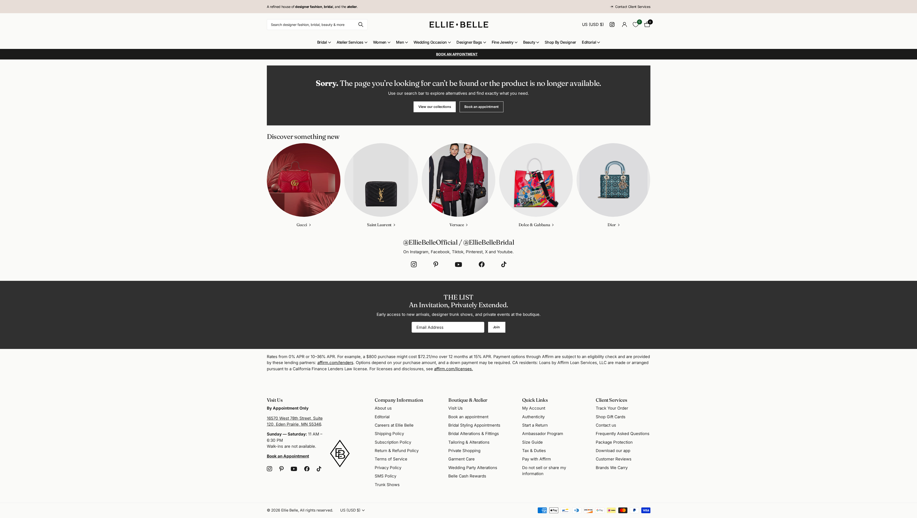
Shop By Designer (560, 42)
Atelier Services (350, 42)
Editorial (589, 42)
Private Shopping (464, 450)
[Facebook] (482, 264)
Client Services (611, 400)
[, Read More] (613, 24)
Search (361, 24)
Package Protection (614, 442)
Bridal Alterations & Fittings (473, 433)
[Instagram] (414, 264)
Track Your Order (612, 408)
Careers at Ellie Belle (394, 425)
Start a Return (535, 425)
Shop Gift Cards (610, 416)
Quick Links (535, 400)
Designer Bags (469, 42)
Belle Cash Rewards (467, 476)
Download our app (613, 450)
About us (383, 408)
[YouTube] (458, 264)
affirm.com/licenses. (453, 368)
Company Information (399, 400)
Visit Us (455, 408)
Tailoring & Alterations (469, 442)
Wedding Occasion (430, 42)
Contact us (606, 425)
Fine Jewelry (503, 42)
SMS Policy (385, 476)
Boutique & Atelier (467, 400)
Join (497, 327)
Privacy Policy (388, 467)
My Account (533, 408)
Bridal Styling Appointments (474, 425)
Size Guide (532, 442)
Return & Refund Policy (397, 450)
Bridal (322, 42)
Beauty (529, 42)
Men (400, 42)
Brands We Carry (612, 467)
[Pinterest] (435, 264)
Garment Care (461, 459)
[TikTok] (503, 264)
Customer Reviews (613, 459)
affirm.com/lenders (335, 362)
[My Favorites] (635, 24)
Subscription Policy (393, 442)
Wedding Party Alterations (472, 467)
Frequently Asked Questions (622, 433)
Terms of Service (391, 459)
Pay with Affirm (536, 459)
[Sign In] (624, 24)
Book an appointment (481, 107)
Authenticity (533, 416)
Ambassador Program (542, 433)
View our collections (434, 107)
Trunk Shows (387, 484)
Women (379, 42)
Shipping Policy (389, 433)
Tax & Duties (534, 450)
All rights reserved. (316, 510)
